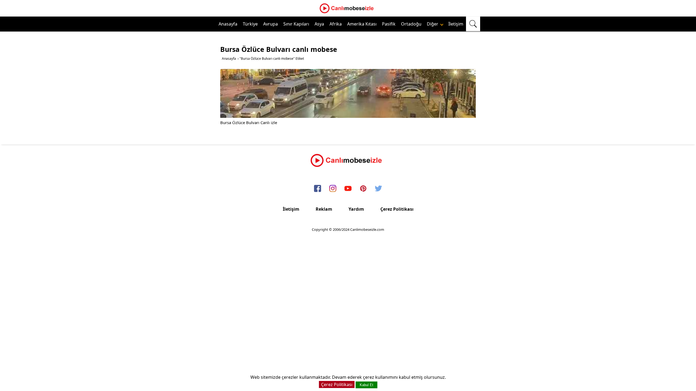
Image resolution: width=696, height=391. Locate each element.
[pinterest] (363, 188)
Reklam (324, 209)
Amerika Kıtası (362, 24)
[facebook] (317, 188)
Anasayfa (228, 24)
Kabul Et (366, 385)
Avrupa (270, 24)
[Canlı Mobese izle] (348, 12)
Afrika (336, 24)
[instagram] (332, 188)
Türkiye (250, 24)
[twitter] (378, 188)
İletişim (455, 24)
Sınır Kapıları (296, 24)
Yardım (356, 209)
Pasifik (389, 24)
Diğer (433, 24)
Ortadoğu (411, 24)
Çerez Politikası (397, 209)
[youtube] (348, 188)
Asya (319, 24)
